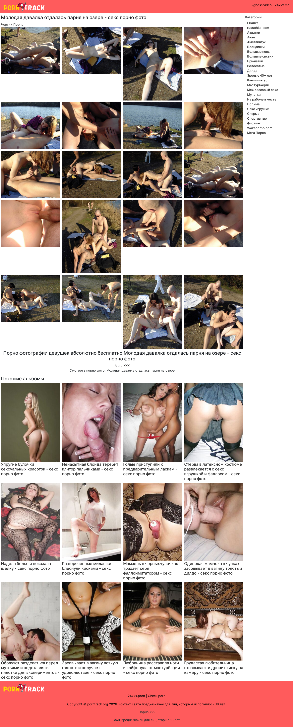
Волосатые (255, 66)
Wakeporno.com (259, 128)
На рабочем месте (261, 99)
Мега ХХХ (122, 366)
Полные (253, 104)
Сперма (253, 114)
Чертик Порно (12, 24)
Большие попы (258, 52)
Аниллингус (256, 42)
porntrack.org (97, 704)
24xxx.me (282, 5)
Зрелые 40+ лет (259, 75)
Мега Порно (256, 133)
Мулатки (254, 95)
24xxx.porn (136, 696)
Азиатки (253, 32)
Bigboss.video (261, 5)
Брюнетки (255, 61)
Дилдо (252, 71)
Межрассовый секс (262, 90)
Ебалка (253, 23)
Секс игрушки (258, 109)
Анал (251, 37)
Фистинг (254, 123)
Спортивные (257, 118)
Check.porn (156, 696)
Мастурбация (258, 85)
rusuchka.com (258, 28)
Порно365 (147, 712)
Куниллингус (257, 80)
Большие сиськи (260, 56)
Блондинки (256, 47)
